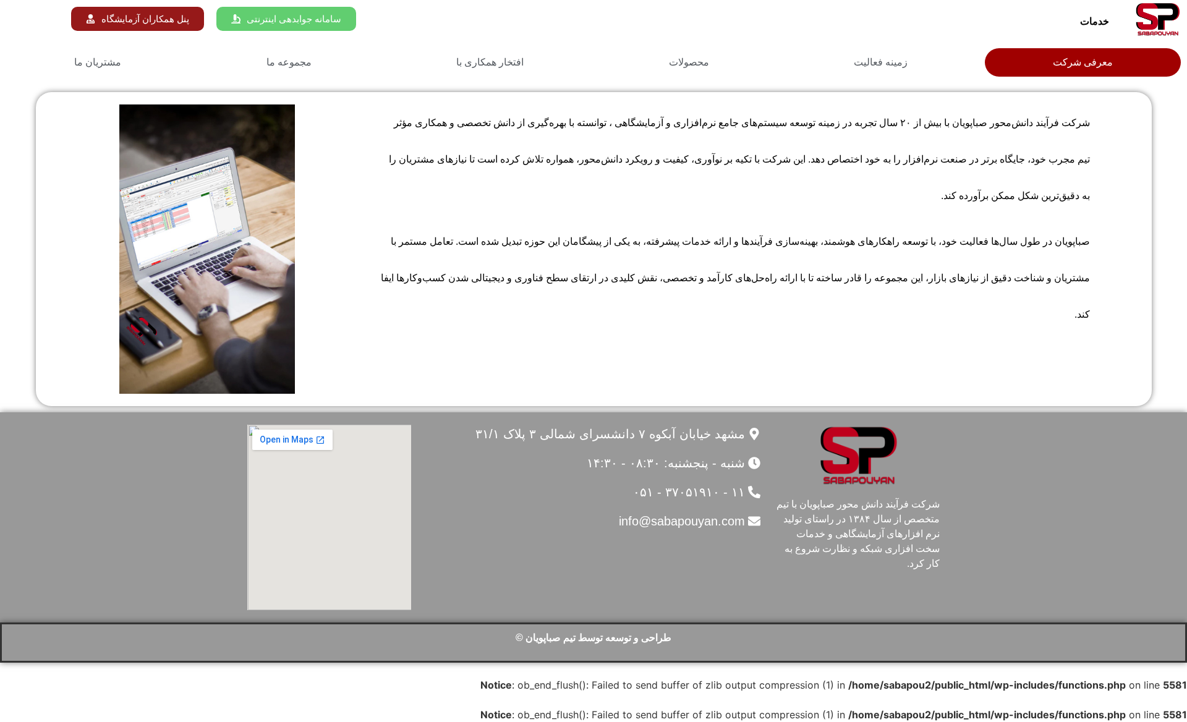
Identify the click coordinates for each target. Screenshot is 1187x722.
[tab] (1083, 62)
